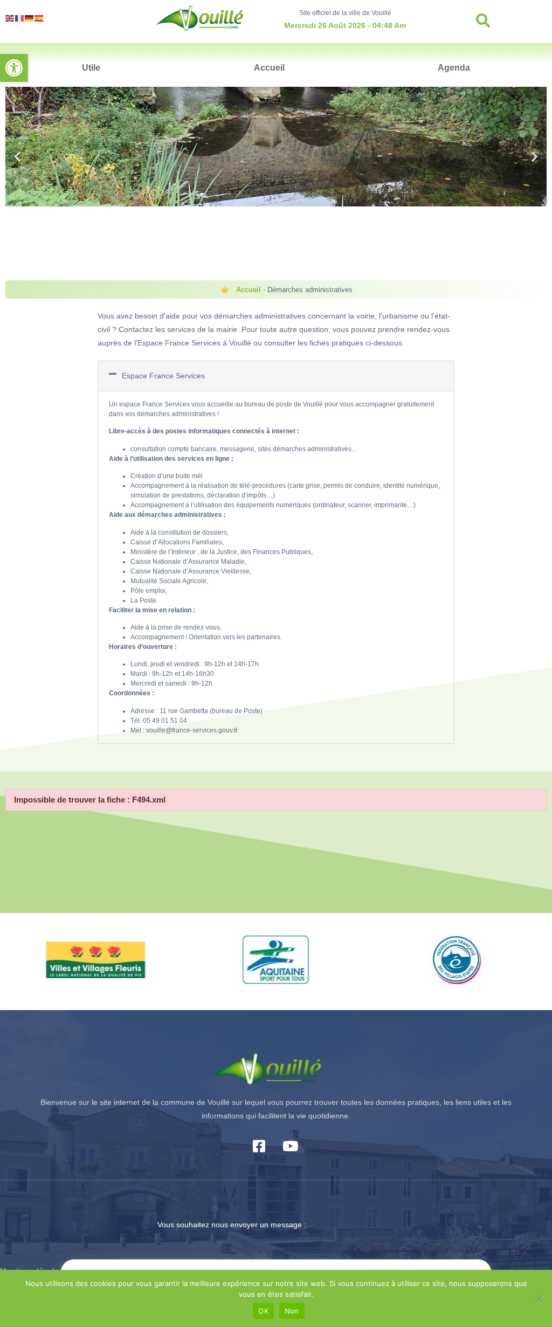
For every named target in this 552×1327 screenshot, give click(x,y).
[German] (29, 17)
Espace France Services (163, 375)
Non (292, 1311)
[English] (10, 17)
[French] (20, 17)
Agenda (454, 67)
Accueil (269, 67)
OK (263, 1311)
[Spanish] (39, 17)
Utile (91, 67)
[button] (14, 68)
